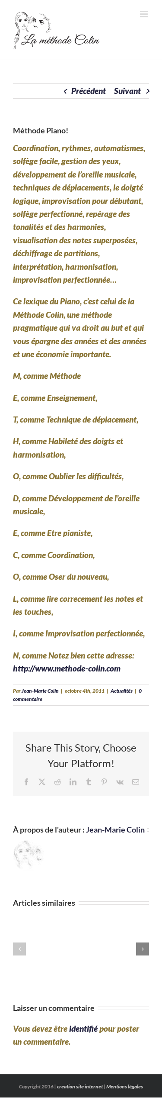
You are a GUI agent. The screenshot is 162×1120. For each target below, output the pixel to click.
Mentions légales (124, 1086)
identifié (83, 1028)
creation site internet (80, 1086)
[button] (19, 948)
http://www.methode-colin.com (67, 668)
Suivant (127, 91)
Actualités (122, 690)
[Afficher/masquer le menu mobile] (144, 14)
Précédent (88, 91)
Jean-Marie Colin (40, 690)
